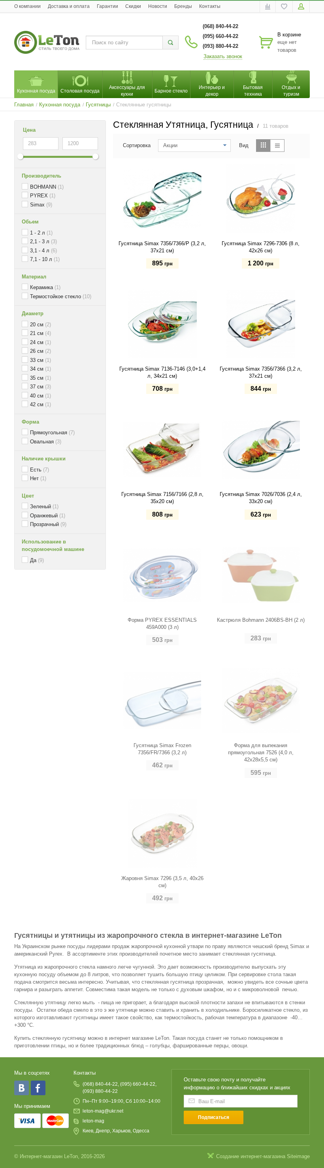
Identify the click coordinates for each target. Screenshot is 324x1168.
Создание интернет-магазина (250, 1156)
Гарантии (107, 6)
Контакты (209, 6)
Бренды (183, 6)
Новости (157, 6)
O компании (27, 6)
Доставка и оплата (69, 6)
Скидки (133, 6)
